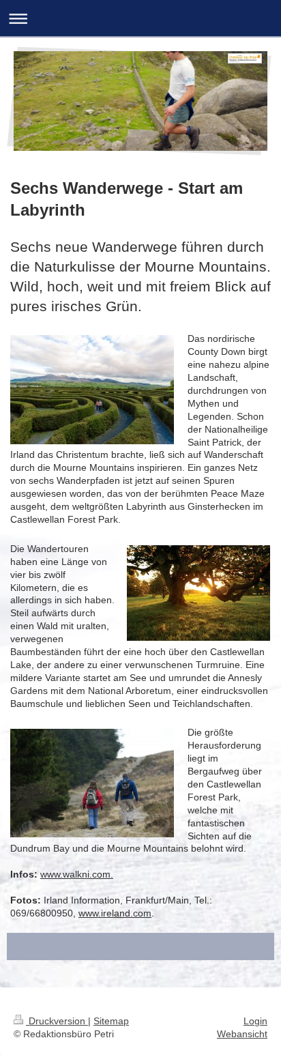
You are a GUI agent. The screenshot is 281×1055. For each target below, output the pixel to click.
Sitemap (111, 1020)
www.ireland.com (114, 913)
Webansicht (242, 1033)
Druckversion (57, 1020)
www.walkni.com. (76, 874)
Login (255, 1020)
